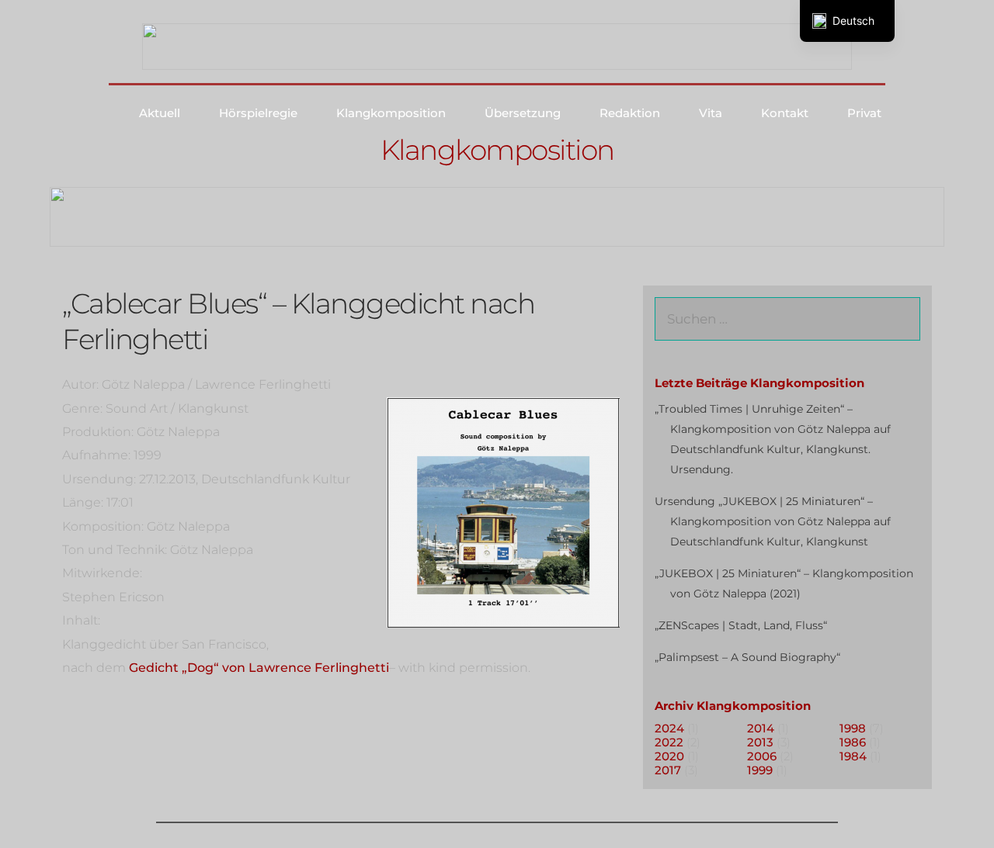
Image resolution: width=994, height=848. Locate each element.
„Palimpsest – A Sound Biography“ (747, 657)
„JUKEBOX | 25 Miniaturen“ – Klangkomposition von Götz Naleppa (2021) (784, 583)
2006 (762, 756)
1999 (760, 770)
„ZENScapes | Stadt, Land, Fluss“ (741, 625)
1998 (852, 728)
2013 (760, 742)
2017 (668, 770)
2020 (669, 756)
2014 (760, 728)
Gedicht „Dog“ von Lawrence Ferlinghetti (259, 667)
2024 (669, 728)
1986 (852, 742)
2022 (669, 742)
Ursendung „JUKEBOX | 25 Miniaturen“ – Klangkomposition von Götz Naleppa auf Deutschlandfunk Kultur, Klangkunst (773, 521)
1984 (853, 756)
